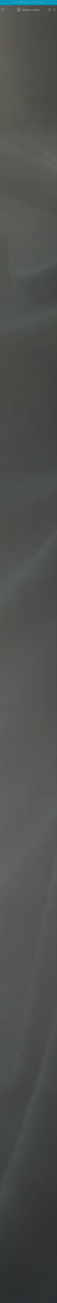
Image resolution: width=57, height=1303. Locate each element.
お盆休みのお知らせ (28, 2)
